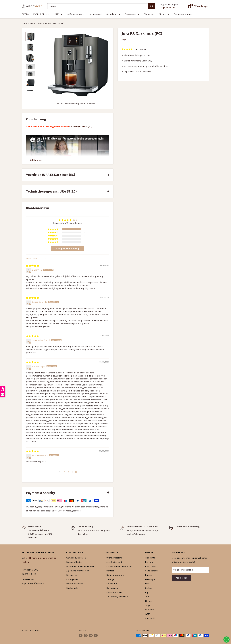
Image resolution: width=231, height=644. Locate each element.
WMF (147, 614)
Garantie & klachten (76, 557)
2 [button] (64, 472)
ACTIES (25, 14)
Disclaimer (71, 575)
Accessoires (130, 14)
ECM (147, 583)
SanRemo (149, 609)
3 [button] (68, 472)
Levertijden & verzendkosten (80, 566)
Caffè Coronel (151, 570)
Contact (110, 570)
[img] (32, 265)
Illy (146, 592)
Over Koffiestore (114, 557)
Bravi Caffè (150, 566)
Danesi (148, 575)
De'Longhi (150, 579)
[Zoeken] (151, 6)
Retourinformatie (74, 583)
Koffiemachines (74, 14)
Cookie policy (72, 588)
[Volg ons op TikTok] (96, 635)
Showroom (149, 14)
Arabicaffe (150, 557)
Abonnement (95, 14)
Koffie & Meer (40, 14)
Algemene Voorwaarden (77, 570)
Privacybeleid (72, 579)
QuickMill (150, 618)
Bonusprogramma (183, 14)
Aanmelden (181, 578)
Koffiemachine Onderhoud (119, 566)
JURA (56, 14)
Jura (124, 40)
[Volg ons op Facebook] (80, 635)
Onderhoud (111, 14)
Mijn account (167, 7)
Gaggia (148, 588)
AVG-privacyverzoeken (117, 596)
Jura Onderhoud (114, 562)
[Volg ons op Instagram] (86, 635)
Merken (162, 14)
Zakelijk (110, 579)
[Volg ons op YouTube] (91, 635)
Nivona (148, 601)
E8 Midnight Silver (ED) (80, 126)
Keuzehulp (111, 583)
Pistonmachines (114, 592)
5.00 (75, 220)
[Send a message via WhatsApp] (226, 639)
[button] (127, 49)
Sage (147, 605)
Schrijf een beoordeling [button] (67, 248)
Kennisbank (112, 588)
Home (24, 23)
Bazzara (149, 562)
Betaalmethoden (74, 562)
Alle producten (36, 23)
